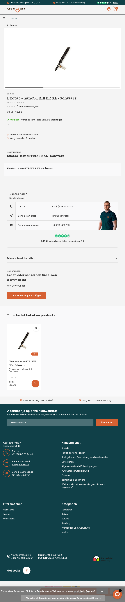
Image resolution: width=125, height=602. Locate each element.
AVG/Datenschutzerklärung (75, 470)
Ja (102, 591)
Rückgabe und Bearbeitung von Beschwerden (85, 457)
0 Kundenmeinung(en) (28, 106)
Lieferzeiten (68, 461)
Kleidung (66, 523)
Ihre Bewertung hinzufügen (26, 295)
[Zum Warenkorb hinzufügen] (35, 383)
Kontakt (65, 448)
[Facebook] (26, 570)
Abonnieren (107, 422)
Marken (65, 532)
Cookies (66, 475)
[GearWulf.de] (16, 9)
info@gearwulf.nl (60, 215)
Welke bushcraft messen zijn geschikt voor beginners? (83, 486)
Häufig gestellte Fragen (73, 453)
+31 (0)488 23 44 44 (62, 206)
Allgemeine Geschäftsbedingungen (79, 466)
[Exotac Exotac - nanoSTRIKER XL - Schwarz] (24, 340)
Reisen (65, 514)
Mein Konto (8, 509)
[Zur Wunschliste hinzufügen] (8, 125)
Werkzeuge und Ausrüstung (76, 527)
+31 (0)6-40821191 (61, 225)
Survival (66, 518)
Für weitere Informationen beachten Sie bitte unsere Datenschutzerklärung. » (63, 598)
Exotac (10, 93)
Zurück (13, 25)
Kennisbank (9, 518)
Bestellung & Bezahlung (73, 479)
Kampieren (67, 509)
